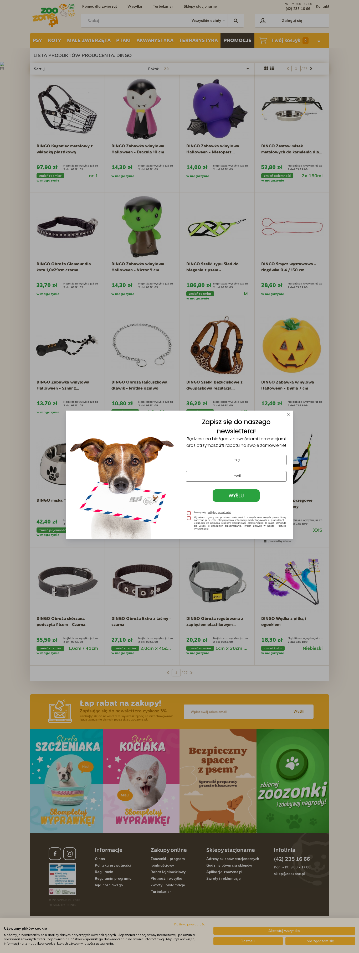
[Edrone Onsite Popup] (179, 476)
